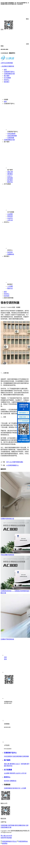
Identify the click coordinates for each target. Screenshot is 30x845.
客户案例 (6, 75)
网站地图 (9, 837)
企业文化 (10, 218)
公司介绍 (10, 220)
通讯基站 (10, 174)
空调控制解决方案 (9, 73)
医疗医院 (10, 180)
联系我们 (6, 82)
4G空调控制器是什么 (12, 465)
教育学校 (10, 182)
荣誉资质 (10, 216)
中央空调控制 (11, 133)
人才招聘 (10, 286)
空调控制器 (10, 137)
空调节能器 (11, 825)
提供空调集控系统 (20, 825)
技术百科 (10, 252)
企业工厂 (10, 176)
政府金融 (10, 178)
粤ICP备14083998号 (6, 835)
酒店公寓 (10, 172)
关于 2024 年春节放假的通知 (14, 462)
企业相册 (10, 214)
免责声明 (3, 837)
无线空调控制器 (12, 135)
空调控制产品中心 (9, 71)
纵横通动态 (10, 254)
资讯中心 (6, 79)
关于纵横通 (7, 77)
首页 (5, 69)
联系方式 (10, 288)
